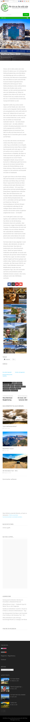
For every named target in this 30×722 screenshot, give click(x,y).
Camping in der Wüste (21, 619)
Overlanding (6, 388)
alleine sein (11, 384)
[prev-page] (2, 711)
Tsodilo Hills (13, 702)
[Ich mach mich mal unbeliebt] (5, 695)
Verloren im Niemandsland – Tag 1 (18, 610)
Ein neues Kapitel (14, 678)
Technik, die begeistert (20, 372)
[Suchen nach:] (18, 14)
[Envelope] (21, 284)
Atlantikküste (19, 384)
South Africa (4, 51)
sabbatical (18, 388)
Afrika (14, 382)
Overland (23, 386)
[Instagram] (25, 1)
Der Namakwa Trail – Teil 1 (10, 471)
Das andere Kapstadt (7, 372)
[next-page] (4, 711)
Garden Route (6, 386)
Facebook (3, 659)
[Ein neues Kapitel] (5, 679)
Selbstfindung (6, 390)
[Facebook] (19, 1)
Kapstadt (17, 386)
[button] (8, 290)
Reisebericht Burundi (15, 602)
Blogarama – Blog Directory (8, 656)
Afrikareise (19, 382)
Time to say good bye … (16, 686)
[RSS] (26, 1)
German (6, 1)
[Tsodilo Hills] (5, 703)
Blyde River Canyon (8, 448)
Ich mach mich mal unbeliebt (17, 694)
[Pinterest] (23, 1)
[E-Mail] (28, 1)
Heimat (12, 386)
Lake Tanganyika (14, 606)
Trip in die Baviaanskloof (9, 426)
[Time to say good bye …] (5, 687)
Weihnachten (14, 390)
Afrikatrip (5, 384)
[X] (21, 1)
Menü (4, 18)
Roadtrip (12, 388)
